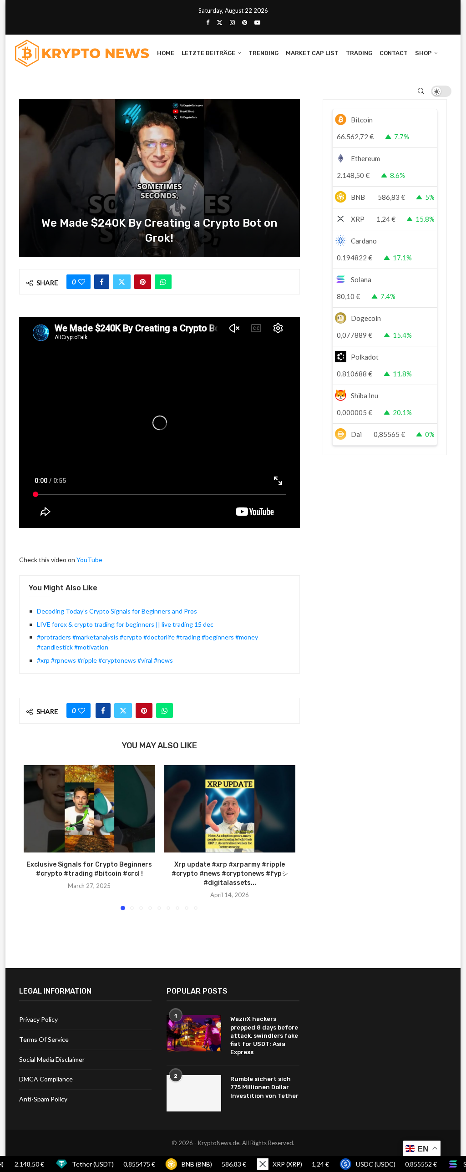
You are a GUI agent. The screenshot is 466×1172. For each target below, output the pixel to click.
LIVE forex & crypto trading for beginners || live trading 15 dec (125, 624)
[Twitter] (220, 22)
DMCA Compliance (46, 1079)
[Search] (420, 91)
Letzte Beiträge (208, 53)
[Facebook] (207, 22)
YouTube (89, 559)
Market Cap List (312, 53)
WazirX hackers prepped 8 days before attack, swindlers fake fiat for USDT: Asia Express (264, 1035)
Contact (394, 53)
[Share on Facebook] (101, 281)
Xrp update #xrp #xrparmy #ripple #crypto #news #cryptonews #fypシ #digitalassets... (230, 874)
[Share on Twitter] (122, 281)
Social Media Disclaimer (52, 1059)
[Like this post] (81, 281)
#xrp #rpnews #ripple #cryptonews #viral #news (105, 660)
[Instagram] (232, 22)
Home (165, 53)
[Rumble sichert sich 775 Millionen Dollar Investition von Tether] (194, 1093)
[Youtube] (257, 22)
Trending (263, 53)
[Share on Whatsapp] (163, 281)
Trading (359, 53)
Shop (423, 53)
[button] (36, 837)
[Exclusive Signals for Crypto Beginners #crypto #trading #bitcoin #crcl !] (89, 808)
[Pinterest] (244, 22)
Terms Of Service (44, 1039)
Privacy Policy (38, 1019)
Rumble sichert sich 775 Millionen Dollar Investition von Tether (264, 1087)
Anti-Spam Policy (43, 1099)
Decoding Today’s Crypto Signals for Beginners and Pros (117, 611)
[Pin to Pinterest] (142, 281)
